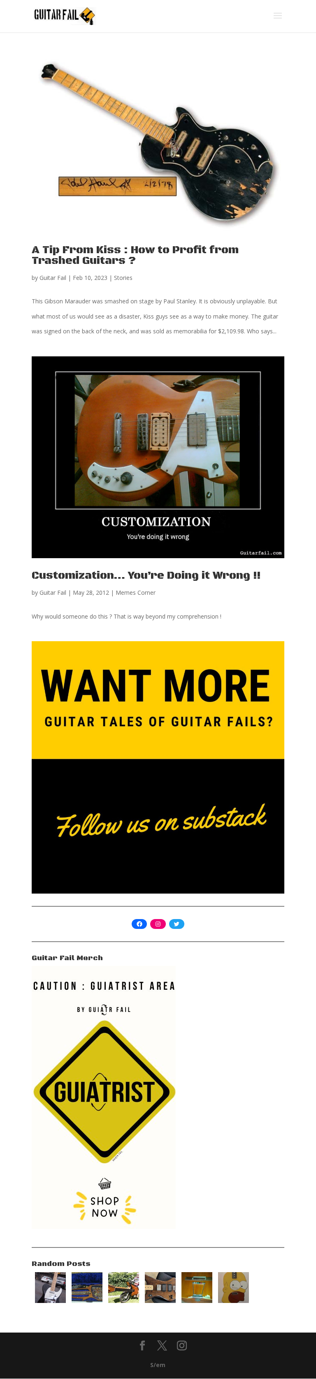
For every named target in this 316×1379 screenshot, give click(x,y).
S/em (157, 1365)
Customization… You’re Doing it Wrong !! (146, 575)
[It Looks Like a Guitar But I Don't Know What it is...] (87, 1301)
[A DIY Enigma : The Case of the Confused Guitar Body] (160, 1301)
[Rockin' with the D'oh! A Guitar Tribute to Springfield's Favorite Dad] (233, 1301)
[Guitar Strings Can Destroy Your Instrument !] (196, 1301)
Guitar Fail (53, 278)
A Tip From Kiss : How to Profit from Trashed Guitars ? (135, 255)
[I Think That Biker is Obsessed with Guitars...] (123, 1301)
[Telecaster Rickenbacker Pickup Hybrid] (50, 1301)
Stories (123, 278)
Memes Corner (136, 592)
